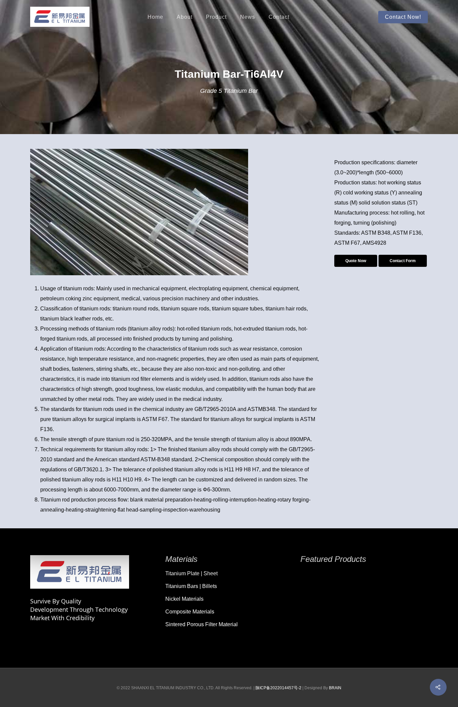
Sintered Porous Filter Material (201, 624)
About (184, 17)
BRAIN (335, 688)
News (247, 17)
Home (155, 17)
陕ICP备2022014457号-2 (278, 688)
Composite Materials (189, 611)
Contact (279, 17)
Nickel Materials (184, 599)
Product (216, 17)
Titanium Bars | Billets (191, 586)
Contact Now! (403, 17)
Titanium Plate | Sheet (191, 573)
